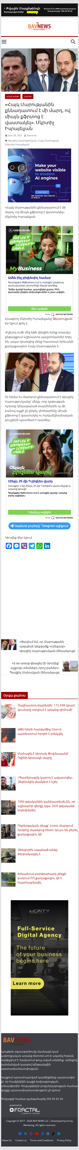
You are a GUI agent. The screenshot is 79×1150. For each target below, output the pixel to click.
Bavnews (32, 135)
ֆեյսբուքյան (62, 319)
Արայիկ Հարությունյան (22, 140)
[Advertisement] (39, 594)
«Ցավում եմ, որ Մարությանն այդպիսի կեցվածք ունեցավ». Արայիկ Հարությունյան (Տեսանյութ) (47, 646)
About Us (7, 1140)
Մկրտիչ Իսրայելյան (17, 144)
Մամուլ (28, 96)
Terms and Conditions (41, 1140)
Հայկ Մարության (48, 140)
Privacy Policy (64, 1140)
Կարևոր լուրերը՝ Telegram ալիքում (41, 526)
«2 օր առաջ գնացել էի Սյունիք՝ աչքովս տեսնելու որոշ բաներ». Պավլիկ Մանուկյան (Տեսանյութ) (34, 667)
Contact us (21, 1140)
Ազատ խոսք (13, 96)
